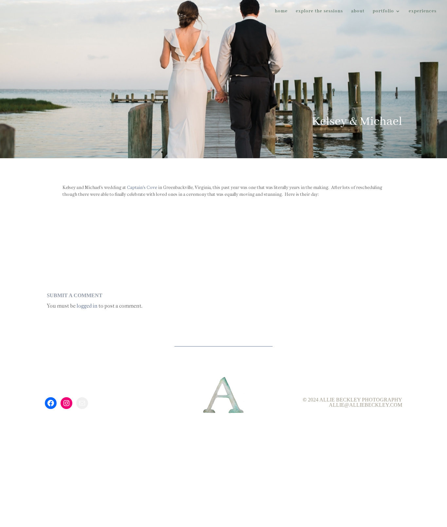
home (281, 11)
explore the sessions (319, 11)
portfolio (383, 11)
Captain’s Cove (142, 187)
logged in (87, 306)
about (358, 11)
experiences (423, 11)
